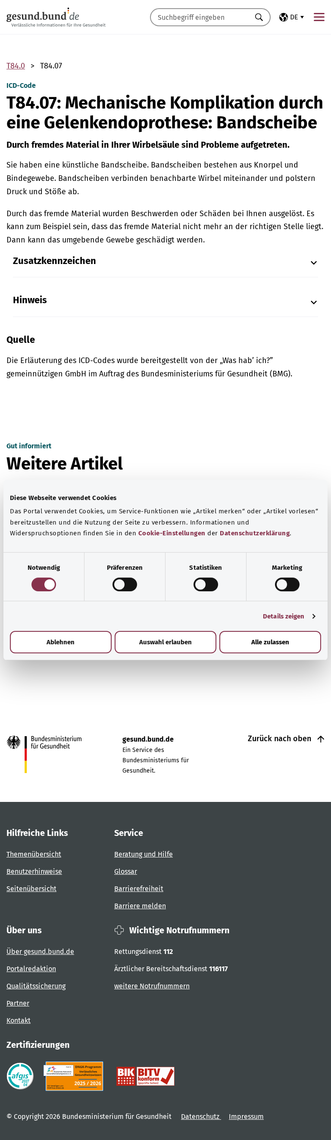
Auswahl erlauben (165, 642)
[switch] (124, 584)
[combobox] (199, 17)
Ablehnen (61, 642)
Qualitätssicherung (36, 986)
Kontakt (18, 1020)
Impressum (246, 1116)
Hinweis (30, 300)
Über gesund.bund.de (40, 951)
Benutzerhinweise (34, 871)
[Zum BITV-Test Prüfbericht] (145, 1076)
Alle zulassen (270, 642)
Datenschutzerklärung (255, 533)
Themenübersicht (33, 854)
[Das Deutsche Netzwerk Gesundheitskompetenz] (75, 1076)
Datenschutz (201, 1116)
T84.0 (15, 66)
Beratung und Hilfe (143, 854)
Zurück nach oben (280, 738)
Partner (17, 1003)
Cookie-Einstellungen (172, 533)
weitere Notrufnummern (152, 986)
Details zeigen (283, 616)
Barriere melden (140, 906)
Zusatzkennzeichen (54, 261)
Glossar (125, 871)
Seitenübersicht (31, 889)
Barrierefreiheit (138, 889)
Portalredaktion (31, 969)
